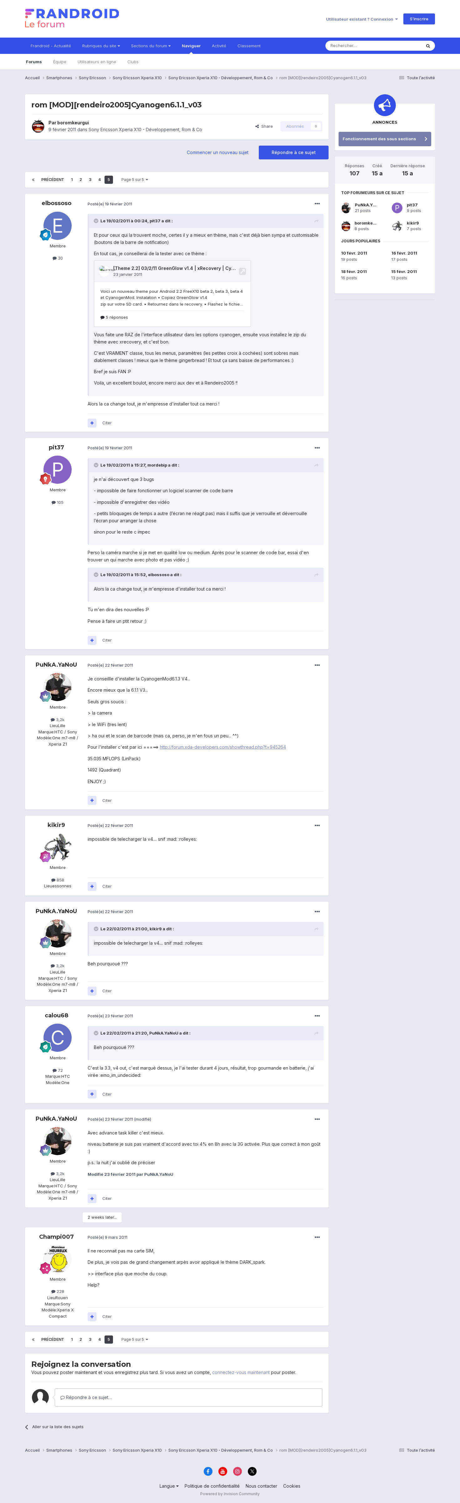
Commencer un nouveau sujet (217, 152)
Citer (107, 422)
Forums (34, 61)
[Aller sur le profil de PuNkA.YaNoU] (57, 687)
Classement (249, 45)
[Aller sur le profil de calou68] (57, 1038)
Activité (219, 45)
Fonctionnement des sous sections (379, 138)
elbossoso (56, 203)
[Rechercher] (428, 46)
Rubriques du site (100, 45)
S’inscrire (419, 18)
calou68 (56, 1015)
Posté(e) (110, 203)
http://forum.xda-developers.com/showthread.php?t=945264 (223, 747)
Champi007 (56, 1236)
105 (60, 502)
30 (60, 258)
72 (60, 1070)
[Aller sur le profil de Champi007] (57, 1259)
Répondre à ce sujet (294, 152)
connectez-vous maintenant (241, 1372)
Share (266, 126)
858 (59, 879)
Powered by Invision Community (230, 1493)
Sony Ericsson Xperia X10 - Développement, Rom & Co (145, 129)
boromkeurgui (73, 122)
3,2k (59, 719)
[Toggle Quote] (97, 220)
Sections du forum (149, 45)
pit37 (56, 447)
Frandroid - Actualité (51, 45)
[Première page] (33, 180)
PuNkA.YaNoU (56, 664)
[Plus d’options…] (317, 204)
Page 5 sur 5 (133, 179)
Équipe (59, 61)
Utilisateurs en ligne (97, 61)
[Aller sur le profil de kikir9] (57, 847)
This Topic (403, 45)
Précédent (52, 179)
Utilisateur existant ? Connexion (360, 19)
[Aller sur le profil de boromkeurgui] (38, 126)
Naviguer (191, 45)
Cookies (291, 1486)
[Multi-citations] (92, 423)
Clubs (133, 61)
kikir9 (56, 825)
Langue (168, 1486)
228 (59, 1291)
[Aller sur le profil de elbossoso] (57, 226)
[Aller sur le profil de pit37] (57, 470)
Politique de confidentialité (212, 1486)
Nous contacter (261, 1486)
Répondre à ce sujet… (88, 1397)
